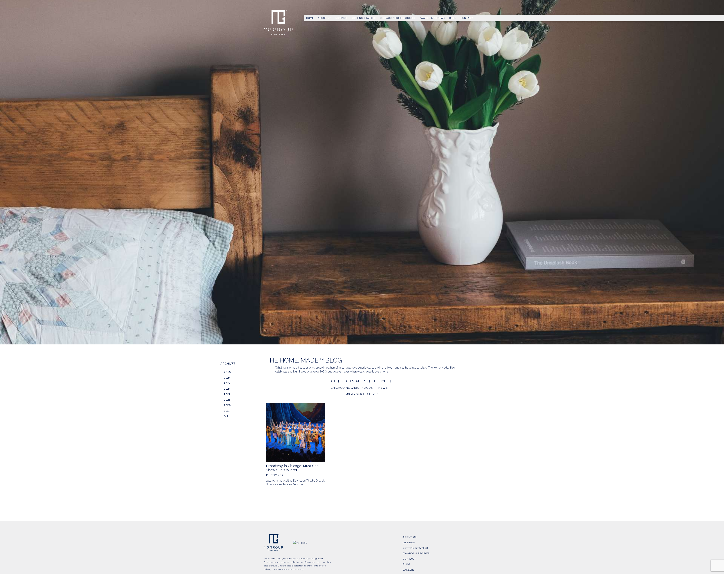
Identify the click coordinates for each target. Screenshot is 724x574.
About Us (324, 18)
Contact (466, 18)
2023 (227, 388)
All (333, 381)
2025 (227, 377)
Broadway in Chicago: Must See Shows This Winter (292, 468)
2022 (227, 394)
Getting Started (364, 18)
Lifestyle (380, 381)
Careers (408, 569)
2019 (227, 410)
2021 (227, 399)
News (383, 387)
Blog (452, 18)
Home (310, 18)
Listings (341, 18)
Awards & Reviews (432, 18)
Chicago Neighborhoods (397, 18)
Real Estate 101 (354, 381)
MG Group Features (362, 394)
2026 (227, 372)
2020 (227, 405)
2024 (227, 383)
